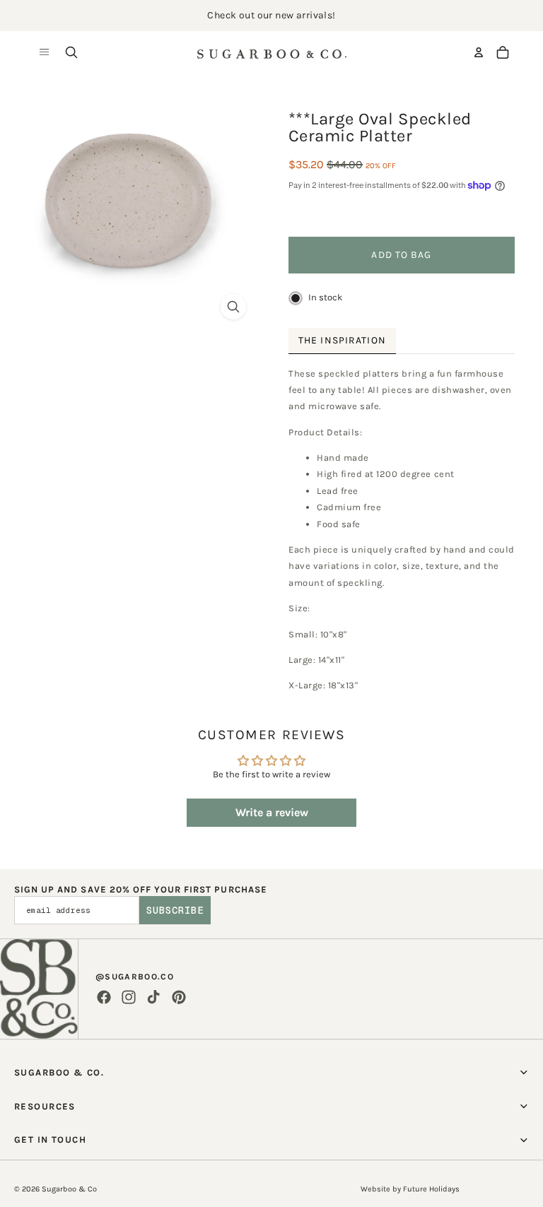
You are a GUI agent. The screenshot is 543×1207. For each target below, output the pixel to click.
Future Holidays (431, 1189)
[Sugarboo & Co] (271, 52)
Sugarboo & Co (69, 1189)
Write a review (271, 812)
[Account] (479, 52)
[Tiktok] (153, 997)
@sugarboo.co (134, 976)
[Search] (71, 52)
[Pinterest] (178, 997)
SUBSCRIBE (175, 910)
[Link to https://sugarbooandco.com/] (39, 988)
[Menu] (44, 52)
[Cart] (503, 52)
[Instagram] (128, 997)
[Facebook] (103, 997)
